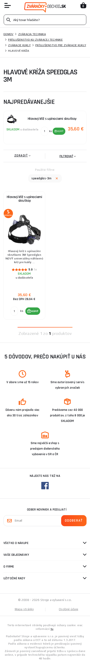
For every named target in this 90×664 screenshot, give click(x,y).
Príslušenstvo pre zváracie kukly (60, 45)
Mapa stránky (24, 609)
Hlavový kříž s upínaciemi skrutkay (24, 199)
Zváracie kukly (19, 45)
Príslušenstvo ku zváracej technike (35, 39)
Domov (8, 34)
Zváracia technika (32, 34)
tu (52, 629)
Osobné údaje (68, 609)
